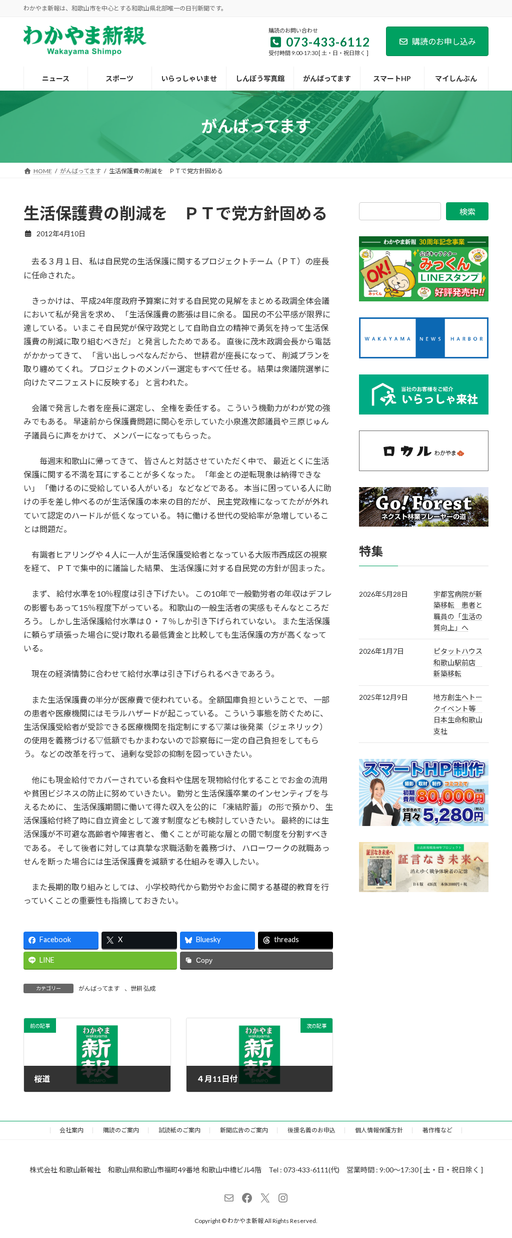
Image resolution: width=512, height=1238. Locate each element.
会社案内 (72, 1130)
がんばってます (99, 988)
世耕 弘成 (143, 988)
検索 (468, 211)
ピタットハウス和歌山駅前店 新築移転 (458, 662)
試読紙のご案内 (179, 1130)
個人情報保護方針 (379, 1130)
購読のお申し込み (444, 41)
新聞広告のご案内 (244, 1130)
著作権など (437, 1130)
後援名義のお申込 (312, 1130)
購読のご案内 (121, 1130)
